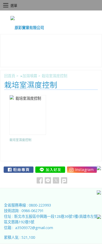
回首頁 (9, 75)
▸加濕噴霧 (29, 75)
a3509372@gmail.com (34, 227)
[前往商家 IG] (82, 170)
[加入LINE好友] (50, 170)
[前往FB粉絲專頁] (18, 170)
